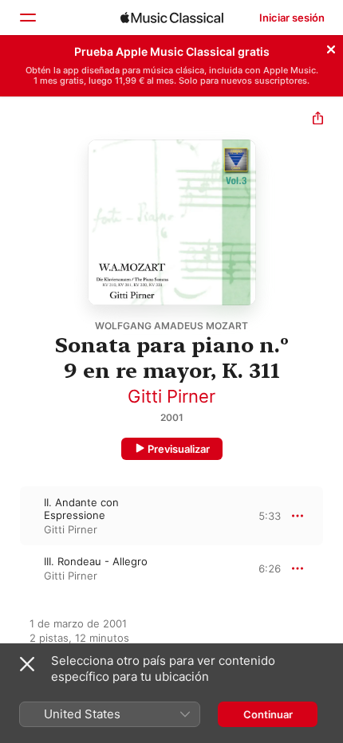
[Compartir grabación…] (318, 120)
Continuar (268, 714)
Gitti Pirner (171, 396)
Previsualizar (179, 448)
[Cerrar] (331, 47)
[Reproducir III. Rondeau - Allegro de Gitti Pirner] (10, 568)
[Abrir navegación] (27, 17)
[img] (171, 17)
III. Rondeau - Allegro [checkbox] (96, 561)
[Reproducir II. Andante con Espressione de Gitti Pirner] (10, 515)
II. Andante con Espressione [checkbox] (81, 508)
